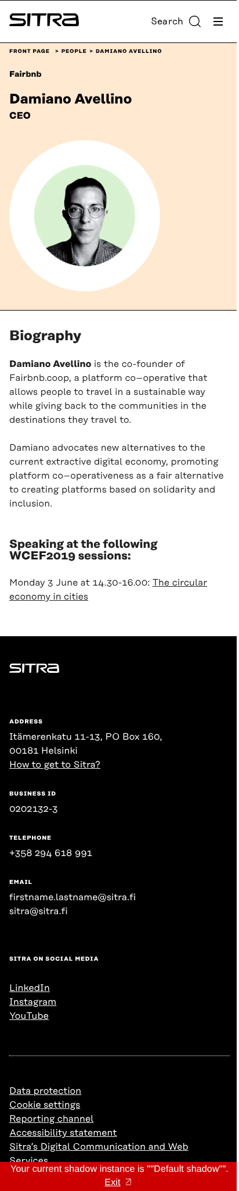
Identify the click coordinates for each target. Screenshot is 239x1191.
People (74, 52)
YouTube (29, 1016)
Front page (29, 52)
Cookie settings (44, 1105)
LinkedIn (29, 988)
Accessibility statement (63, 1133)
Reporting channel (51, 1119)
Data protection (45, 1091)
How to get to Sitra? (54, 764)
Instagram (32, 1002)
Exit (112, 1183)
